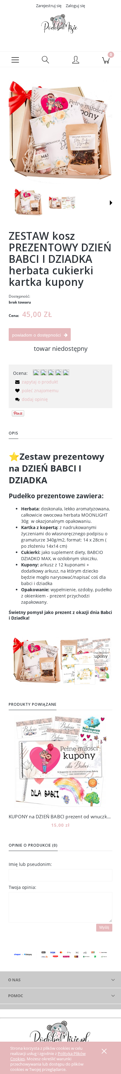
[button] (15, 59)
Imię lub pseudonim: (30, 864)
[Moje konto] (75, 60)
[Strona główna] (60, 25)
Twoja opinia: (22, 887)
